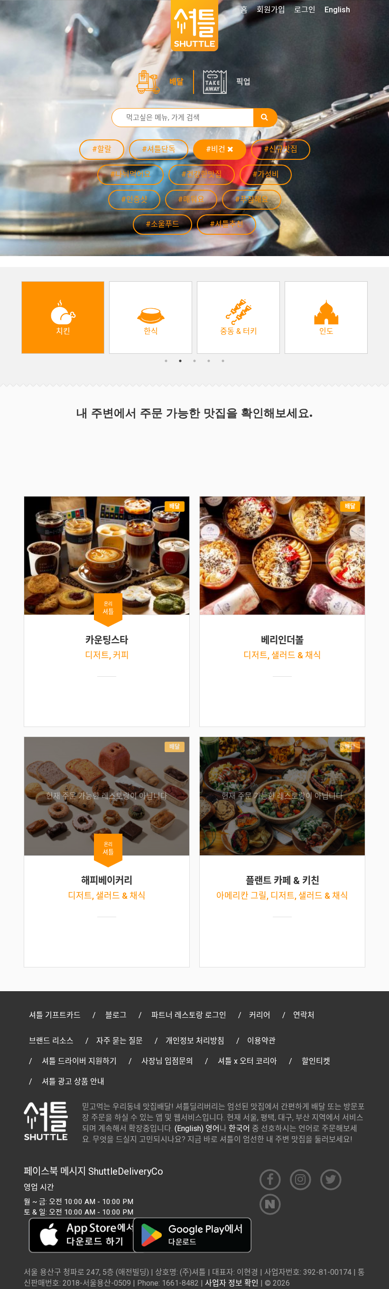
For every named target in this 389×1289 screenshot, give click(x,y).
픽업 (243, 81)
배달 (176, 81)
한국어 (239, 1128)
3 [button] (194, 361)
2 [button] (180, 361)
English (337, 9)
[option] (62, 317)
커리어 (259, 1015)
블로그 (116, 1015)
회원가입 (271, 9)
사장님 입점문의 (167, 1061)
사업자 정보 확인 (232, 1283)
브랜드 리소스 (51, 1040)
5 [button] (223, 361)
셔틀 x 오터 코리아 (247, 1061)
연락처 (304, 1015)
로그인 (304, 9)
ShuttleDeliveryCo (125, 1171)
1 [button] (166, 361)
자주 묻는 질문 (119, 1040)
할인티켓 (316, 1061)
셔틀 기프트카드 (55, 1015)
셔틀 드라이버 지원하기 (79, 1061)
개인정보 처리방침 (195, 1040)
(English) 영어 (197, 1128)
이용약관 (261, 1040)
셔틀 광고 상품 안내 (73, 1081)
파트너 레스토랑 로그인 (188, 1015)
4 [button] (208, 361)
